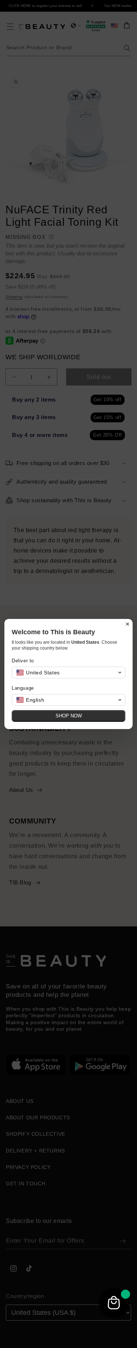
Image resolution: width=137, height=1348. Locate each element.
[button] (68, 672)
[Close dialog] (127, 624)
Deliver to (23, 660)
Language (23, 688)
